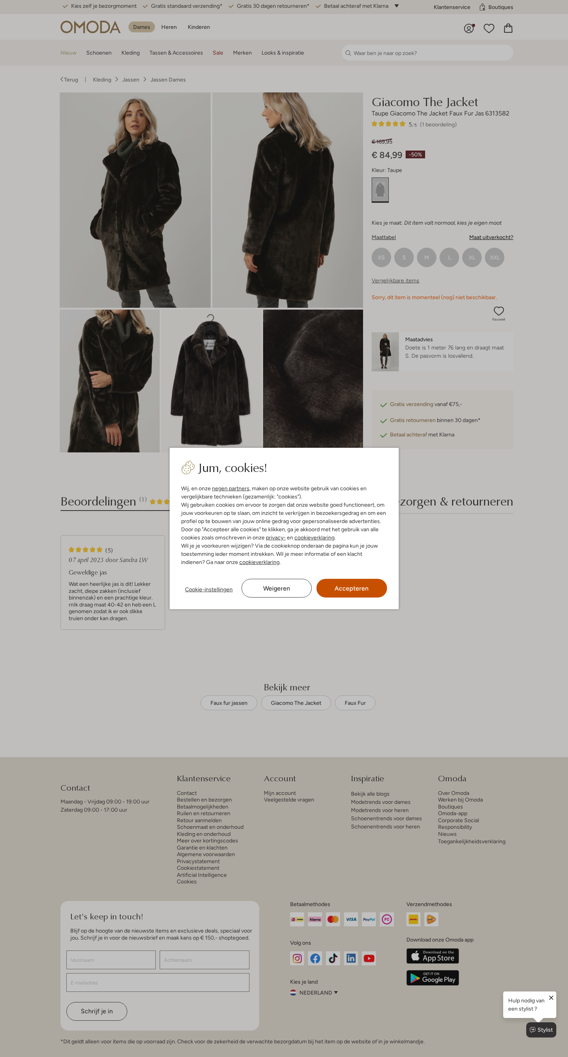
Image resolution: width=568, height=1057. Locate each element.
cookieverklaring (314, 537)
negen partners (230, 488)
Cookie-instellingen (209, 589)
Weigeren (276, 588)
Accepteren (352, 588)
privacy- (276, 537)
